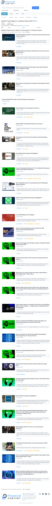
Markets (4, 13)
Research (39, 27)
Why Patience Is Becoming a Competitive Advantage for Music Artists (33, 84)
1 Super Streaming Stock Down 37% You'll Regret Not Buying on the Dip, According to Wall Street (33, 168)
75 (25, 32)
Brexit (34, 223)
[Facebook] (43, 497)
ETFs (17, 13)
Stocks (11, 13)
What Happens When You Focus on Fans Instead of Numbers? (29, 427)
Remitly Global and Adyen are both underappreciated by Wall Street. (31, 447)
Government (39, 178)
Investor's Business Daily (21, 374)
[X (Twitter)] (40, 497)
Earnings (28, 132)
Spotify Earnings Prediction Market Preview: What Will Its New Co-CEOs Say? (32, 379)
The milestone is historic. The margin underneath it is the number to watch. (33, 326)
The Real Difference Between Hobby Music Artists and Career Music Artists (32, 51)
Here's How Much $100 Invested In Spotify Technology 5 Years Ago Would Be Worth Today (33, 455)
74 (23, 32)
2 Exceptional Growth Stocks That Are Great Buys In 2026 (32, 443)
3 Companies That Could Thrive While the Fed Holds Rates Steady (31, 137)
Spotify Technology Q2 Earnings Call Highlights (29, 197)
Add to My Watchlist (25, 25)
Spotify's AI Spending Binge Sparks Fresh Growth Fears (31, 350)
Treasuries (35, 17)
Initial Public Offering (36, 450)
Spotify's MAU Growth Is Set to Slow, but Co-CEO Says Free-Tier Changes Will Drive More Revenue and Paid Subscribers (32, 288)
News (16, 17)
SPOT (35, 21)
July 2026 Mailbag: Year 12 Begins (25, 214)
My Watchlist (16, 10)
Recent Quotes (5, 10)
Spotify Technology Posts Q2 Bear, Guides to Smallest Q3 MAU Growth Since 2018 (33, 243)
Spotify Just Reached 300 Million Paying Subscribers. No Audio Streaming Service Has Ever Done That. (31, 321)
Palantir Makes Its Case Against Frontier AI (28, 108)
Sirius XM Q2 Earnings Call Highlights (26, 395)
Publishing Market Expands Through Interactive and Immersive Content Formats (33, 35)
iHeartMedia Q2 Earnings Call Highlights (27, 153)
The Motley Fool (19, 132)
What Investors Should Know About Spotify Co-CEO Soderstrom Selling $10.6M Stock (30, 228)
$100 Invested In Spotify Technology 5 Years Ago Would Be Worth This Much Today (32, 67)
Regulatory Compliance (30, 238)
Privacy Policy (26, 498)
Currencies (21, 17)
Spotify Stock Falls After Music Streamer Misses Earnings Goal (31, 364)
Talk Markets (19, 46)
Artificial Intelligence (30, 178)
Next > (28, 32)
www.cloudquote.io (30, 494)
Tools (22, 13)
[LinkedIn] (46, 497)
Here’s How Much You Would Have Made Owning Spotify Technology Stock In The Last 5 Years (31, 335)
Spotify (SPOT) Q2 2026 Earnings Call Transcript (29, 123)
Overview (11, 17)
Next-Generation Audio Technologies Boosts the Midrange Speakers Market (32, 183)
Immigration (38, 223)
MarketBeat (19, 163)
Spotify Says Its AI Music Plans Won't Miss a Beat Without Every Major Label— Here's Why (31, 273)
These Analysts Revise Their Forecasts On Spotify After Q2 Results (32, 258)
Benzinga (18, 253)
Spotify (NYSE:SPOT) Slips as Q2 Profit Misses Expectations (19, 99)
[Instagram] (49, 497)
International (28, 17)
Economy (34, 178)
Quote (9, 27)
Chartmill (5, 103)
